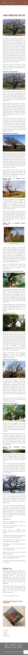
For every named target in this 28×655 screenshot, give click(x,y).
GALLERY (20, 644)
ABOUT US (7, 645)
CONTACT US (19, 645)
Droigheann (10, 554)
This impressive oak (8, 454)
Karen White (16, 541)
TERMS (15, 647)
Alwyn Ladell (6, 545)
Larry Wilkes (10, 527)
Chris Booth (7, 562)
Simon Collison (11, 523)
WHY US (12, 645)
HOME (6, 644)
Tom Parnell (16, 558)
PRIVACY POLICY (8, 647)
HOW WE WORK (12, 644)
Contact (5, 586)
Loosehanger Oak (13, 571)
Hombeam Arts (11, 549)
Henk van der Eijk (17, 537)
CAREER (20, 647)
